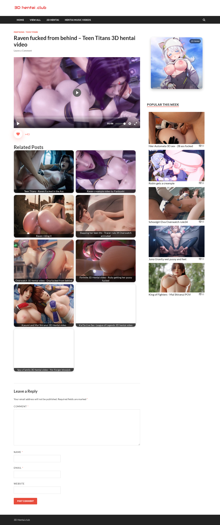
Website (19, 483)
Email (18, 467)
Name (18, 452)
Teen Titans (32, 32)
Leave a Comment (23, 50)
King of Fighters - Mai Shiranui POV (170, 294)
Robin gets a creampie (161, 183)
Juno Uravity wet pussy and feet (167, 259)
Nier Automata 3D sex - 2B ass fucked (171, 146)
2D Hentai (53, 20)
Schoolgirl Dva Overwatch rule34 (168, 221)
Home (20, 20)
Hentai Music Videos (78, 20)
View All (35, 20)
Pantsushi (19, 32)
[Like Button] (18, 134)
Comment (21, 406)
